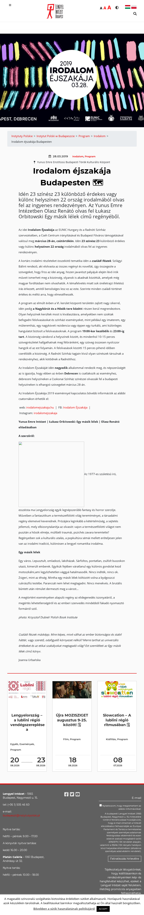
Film (66, 739)
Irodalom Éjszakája (75, 407)
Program (90, 156)
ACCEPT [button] (103, 909)
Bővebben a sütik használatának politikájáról (64, 909)
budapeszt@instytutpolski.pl (21, 815)
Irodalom (77, 156)
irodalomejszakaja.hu (40, 407)
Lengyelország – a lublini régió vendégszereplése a (27, 722)
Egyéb (14, 744)
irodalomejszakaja (45, 413)
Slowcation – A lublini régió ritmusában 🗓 (117, 720)
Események (27, 744)
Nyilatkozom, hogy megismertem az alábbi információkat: (121, 807)
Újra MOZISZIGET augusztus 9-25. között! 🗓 (72, 720)
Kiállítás (111, 739)
